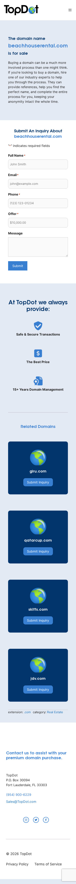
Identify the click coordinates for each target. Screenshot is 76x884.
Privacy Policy (17, 864)
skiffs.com (38, 610)
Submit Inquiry (38, 482)
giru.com (38, 472)
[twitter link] (36, 820)
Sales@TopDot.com (21, 802)
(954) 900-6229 (18, 795)
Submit (17, 266)
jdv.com (38, 679)
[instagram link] (26, 820)
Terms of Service (48, 864)
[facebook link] (46, 820)
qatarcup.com (38, 541)
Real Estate (55, 712)
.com (27, 712)
